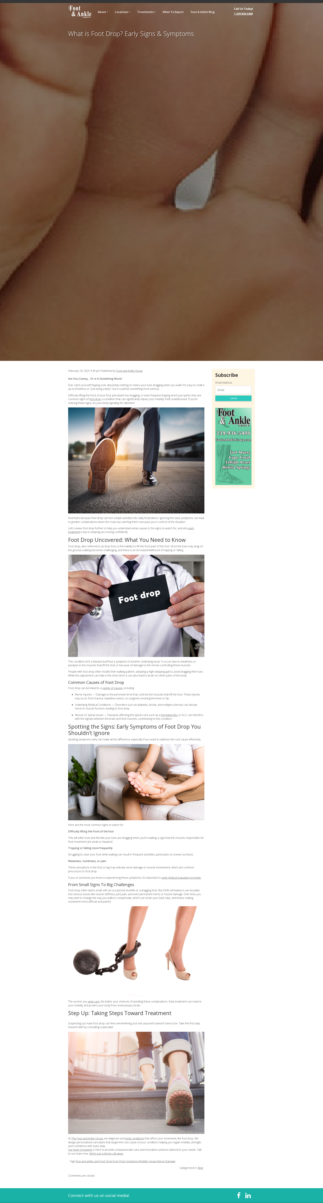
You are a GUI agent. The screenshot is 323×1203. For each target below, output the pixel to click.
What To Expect (173, 12)
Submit (233, 398)
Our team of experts (80, 1150)
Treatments (145, 12)
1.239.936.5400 (243, 14)
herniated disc (169, 715)
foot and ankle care (87, 1161)
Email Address (223, 382)
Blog (200, 1168)
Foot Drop (105, 1161)
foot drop (95, 399)
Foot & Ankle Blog (203, 12)
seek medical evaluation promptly (181, 877)
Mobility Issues (148, 1161)
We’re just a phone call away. (106, 1153)
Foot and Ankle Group (129, 371)
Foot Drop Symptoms (125, 1161)
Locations (121, 12)
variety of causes (112, 688)
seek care (93, 1001)
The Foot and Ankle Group (87, 1138)
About (102, 12)
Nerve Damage (166, 1161)
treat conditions (134, 1138)
